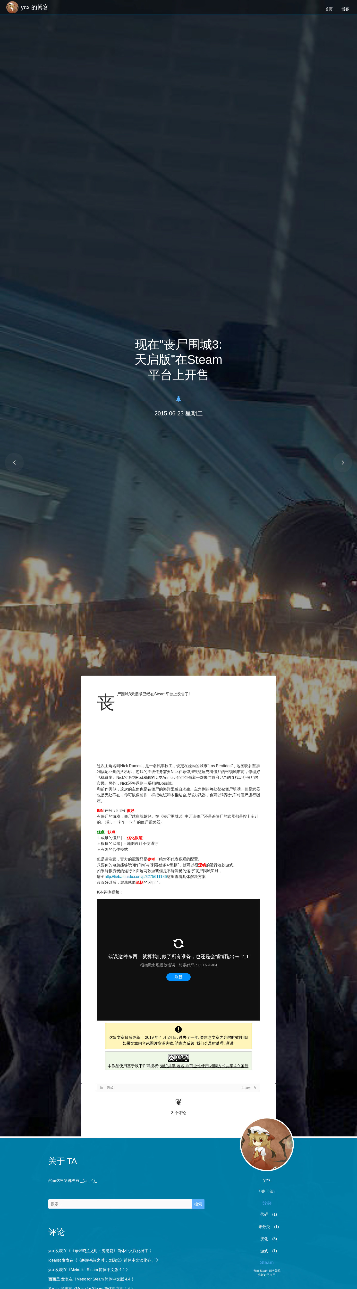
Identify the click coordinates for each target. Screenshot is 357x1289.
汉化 (264, 1239)
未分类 (264, 1227)
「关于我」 (267, 1191)
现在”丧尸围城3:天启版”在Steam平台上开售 (178, 360)
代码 (264, 1214)
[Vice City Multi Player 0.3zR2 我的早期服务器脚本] (14, 462)
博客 (345, 9)
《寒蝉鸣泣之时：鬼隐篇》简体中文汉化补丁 (109, 1251)
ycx (51, 1251)
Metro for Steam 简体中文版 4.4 (98, 1270)
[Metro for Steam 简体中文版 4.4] (342, 462)
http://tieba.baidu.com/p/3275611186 (136, 877)
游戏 (110, 1088)
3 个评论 (178, 1113)
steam (246, 1088)
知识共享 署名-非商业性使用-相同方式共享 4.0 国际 (204, 1066)
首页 (329, 9)
